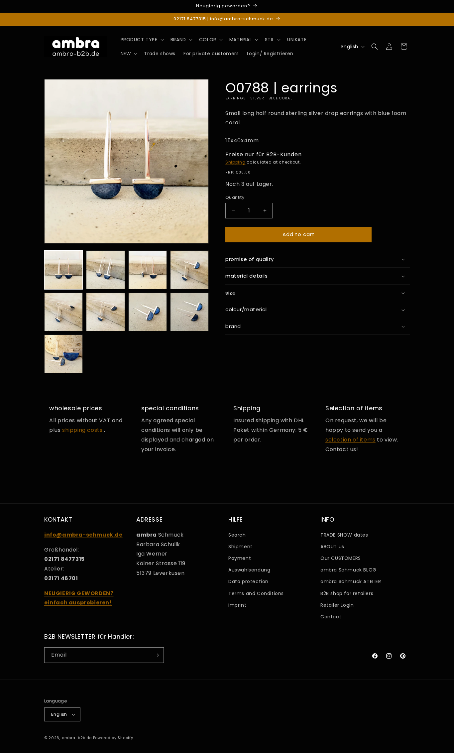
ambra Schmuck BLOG (348, 569)
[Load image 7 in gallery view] (147, 312)
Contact (330, 616)
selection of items (350, 439)
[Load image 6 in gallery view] (105, 312)
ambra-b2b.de (77, 737)
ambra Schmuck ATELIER (350, 581)
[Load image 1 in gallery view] (63, 269)
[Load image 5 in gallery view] (63, 312)
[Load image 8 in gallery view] (189, 312)
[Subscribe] (156, 655)
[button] (142, 40)
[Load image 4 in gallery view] (189, 269)
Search (237, 535)
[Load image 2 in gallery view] (105, 269)
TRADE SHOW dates (344, 535)
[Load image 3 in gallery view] (147, 269)
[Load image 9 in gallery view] (63, 353)
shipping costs (82, 430)
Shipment (240, 546)
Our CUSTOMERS (340, 558)
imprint (237, 605)
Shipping (235, 162)
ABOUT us (332, 546)
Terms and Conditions (256, 593)
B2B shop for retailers (346, 593)
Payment (239, 558)
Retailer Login (337, 605)
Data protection (248, 581)
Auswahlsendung (249, 569)
